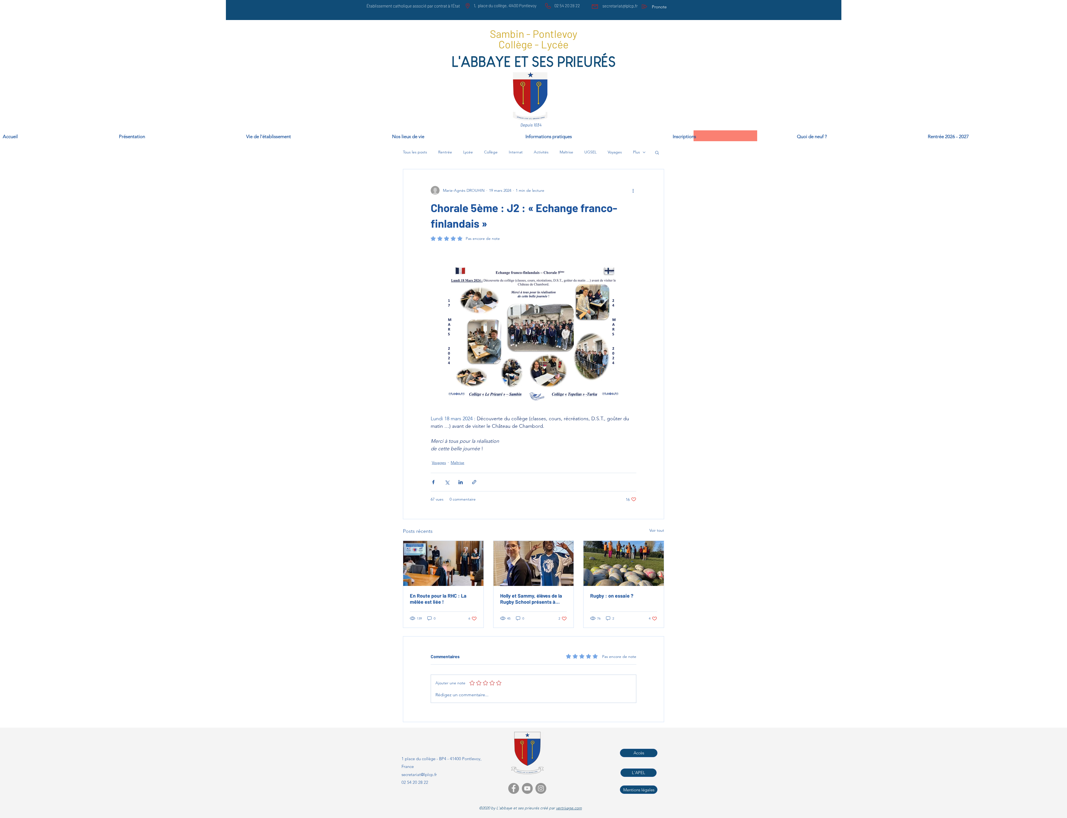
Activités (541, 152)
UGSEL (590, 152)
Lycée (468, 152)
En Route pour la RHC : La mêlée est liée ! (438, 599)
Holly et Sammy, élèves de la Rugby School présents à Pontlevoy (531, 599)
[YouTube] (527, 788)
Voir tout (656, 530)
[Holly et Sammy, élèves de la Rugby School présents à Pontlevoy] (533, 563)
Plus (636, 152)
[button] (996, 135)
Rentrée (445, 152)
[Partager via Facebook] (433, 482)
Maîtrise (566, 152)
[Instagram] (540, 788)
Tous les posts (415, 152)
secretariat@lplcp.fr (620, 5)
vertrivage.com (569, 807)
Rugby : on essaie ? (611, 596)
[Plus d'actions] (633, 190)
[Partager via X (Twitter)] (447, 482)
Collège (491, 152)
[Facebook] (513, 788)
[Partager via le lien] (474, 482)
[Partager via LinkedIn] (460, 482)
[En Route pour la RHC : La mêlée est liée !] (443, 563)
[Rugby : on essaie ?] (624, 563)
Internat (516, 152)
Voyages (615, 152)
